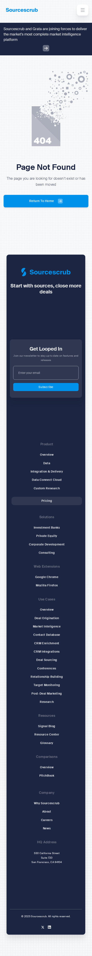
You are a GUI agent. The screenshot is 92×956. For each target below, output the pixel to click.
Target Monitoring (46, 685)
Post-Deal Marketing (46, 693)
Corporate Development (47, 544)
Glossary (46, 743)
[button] (82, 10)
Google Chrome (47, 577)
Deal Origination (47, 618)
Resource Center (46, 734)
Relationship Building (47, 676)
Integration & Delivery (47, 471)
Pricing (47, 500)
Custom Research (47, 488)
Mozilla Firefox (47, 585)
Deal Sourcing (46, 660)
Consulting (47, 552)
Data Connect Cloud (47, 480)
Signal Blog (46, 726)
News (47, 828)
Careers (47, 820)
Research (47, 702)
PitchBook (46, 775)
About (46, 811)
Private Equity (46, 536)
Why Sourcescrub (47, 803)
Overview (47, 454)
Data (46, 463)
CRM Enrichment (46, 643)
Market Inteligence (47, 626)
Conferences (47, 668)
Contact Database (46, 635)
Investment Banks (47, 527)
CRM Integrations (47, 651)
